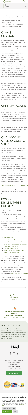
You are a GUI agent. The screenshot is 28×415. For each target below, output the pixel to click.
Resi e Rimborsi (14, 364)
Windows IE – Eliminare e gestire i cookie (15, 244)
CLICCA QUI (14, 299)
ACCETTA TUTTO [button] (7, 411)
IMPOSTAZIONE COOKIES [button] (9, 408)
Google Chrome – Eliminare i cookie (13, 240)
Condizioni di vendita (14, 362)
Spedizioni (8, 360)
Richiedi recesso (13, 373)
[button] (14, 311)
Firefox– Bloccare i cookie (11, 248)
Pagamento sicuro (18, 360)
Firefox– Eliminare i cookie (11, 246)
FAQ (9, 367)
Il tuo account (16, 367)
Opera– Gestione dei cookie (11, 253)
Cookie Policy (18, 369)
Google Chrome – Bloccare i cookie (13, 242)
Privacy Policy (9, 369)
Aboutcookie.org (8, 238)
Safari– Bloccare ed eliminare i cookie (14, 250)
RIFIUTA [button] (15, 411)
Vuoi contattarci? (14, 297)
